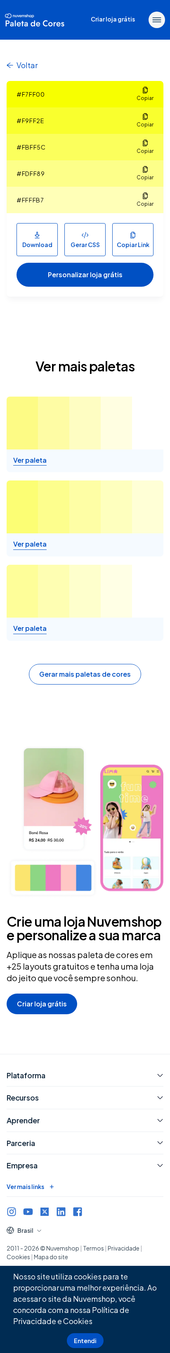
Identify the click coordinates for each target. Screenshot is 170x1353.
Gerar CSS (85, 244)
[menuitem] (113, 20)
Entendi (85, 1340)
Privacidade (123, 1248)
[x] (45, 1212)
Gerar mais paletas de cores (85, 674)
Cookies (77, 1321)
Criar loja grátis (42, 1003)
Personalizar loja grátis (85, 274)
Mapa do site (51, 1256)
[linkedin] (61, 1212)
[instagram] (12, 1212)
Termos (93, 1248)
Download (37, 244)
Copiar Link (133, 244)
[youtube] (28, 1212)
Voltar (27, 65)
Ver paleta (30, 460)
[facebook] (78, 1212)
